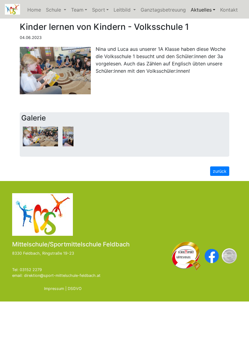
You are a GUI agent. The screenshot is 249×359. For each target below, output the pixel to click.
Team (77, 10)
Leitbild (126, 10)
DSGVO (75, 288)
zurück (220, 171)
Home (34, 10)
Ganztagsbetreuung (163, 10)
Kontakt (229, 10)
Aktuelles (204, 10)
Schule (57, 10)
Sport (98, 10)
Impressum (54, 288)
